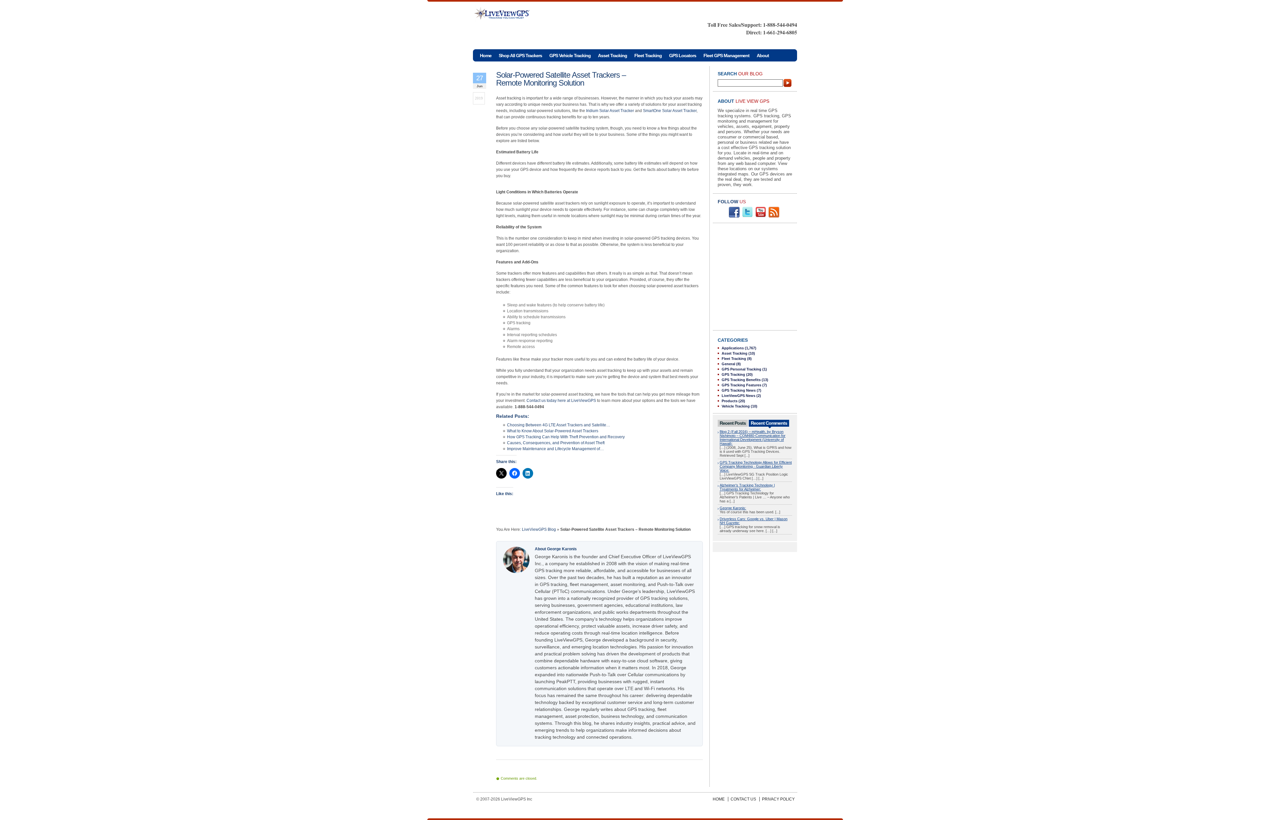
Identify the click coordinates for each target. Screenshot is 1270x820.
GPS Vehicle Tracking (570, 55)
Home (719, 799)
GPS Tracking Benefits (741, 380)
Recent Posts (733, 423)
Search (787, 83)
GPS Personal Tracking (741, 369)
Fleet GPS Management (726, 55)
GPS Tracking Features (741, 385)
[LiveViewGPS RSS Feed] (774, 216)
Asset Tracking (612, 55)
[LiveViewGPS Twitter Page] (747, 216)
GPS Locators (682, 55)
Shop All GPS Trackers (520, 55)
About (763, 55)
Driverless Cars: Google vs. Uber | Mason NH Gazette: (753, 521)
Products (730, 401)
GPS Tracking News (739, 390)
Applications (733, 348)
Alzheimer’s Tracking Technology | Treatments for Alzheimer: (747, 487)
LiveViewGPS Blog (539, 529)
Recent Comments (769, 423)
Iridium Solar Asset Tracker (610, 110)
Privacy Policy (778, 799)
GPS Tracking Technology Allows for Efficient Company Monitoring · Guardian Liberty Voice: (756, 466)
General (728, 364)
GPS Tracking (733, 374)
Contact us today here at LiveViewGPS (561, 400)
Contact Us (743, 799)
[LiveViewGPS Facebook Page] (734, 216)
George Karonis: (733, 508)
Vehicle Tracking (736, 406)
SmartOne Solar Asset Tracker (670, 110)
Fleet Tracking (648, 55)
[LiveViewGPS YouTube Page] (760, 216)
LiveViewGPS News (738, 396)
